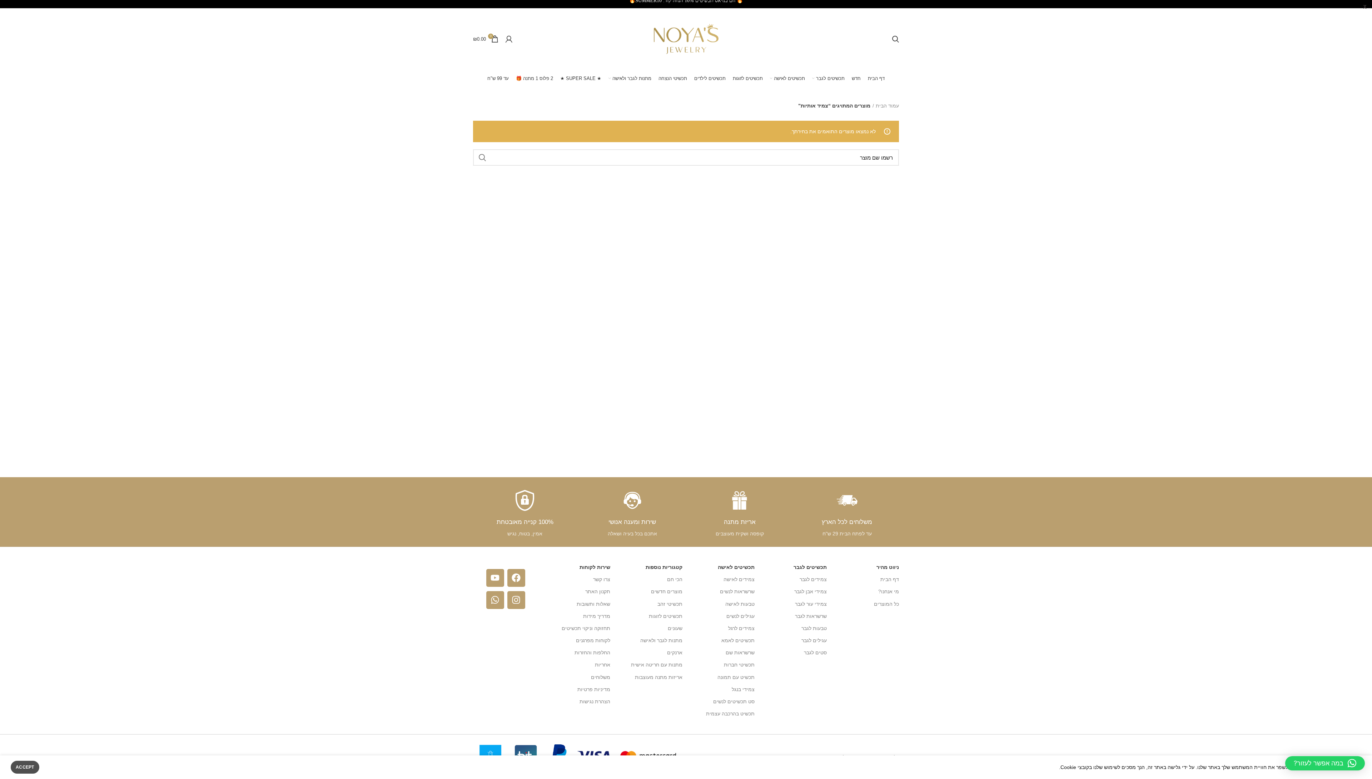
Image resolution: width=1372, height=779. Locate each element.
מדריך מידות (596, 616)
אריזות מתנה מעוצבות (658, 677)
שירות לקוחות (595, 567)
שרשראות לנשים (737, 591)
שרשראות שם (740, 652)
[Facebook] (516, 578)
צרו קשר (601, 579)
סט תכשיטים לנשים (734, 701)
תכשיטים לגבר (810, 567)
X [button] (1365, 7)
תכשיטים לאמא (738, 640)
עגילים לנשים (740, 616)
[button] (1325, 763)
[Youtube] (495, 578)
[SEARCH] (483, 157)
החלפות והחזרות (592, 652)
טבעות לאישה (740, 604)
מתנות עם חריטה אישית (656, 665)
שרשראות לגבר (811, 616)
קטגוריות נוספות (664, 567)
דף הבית (889, 579)
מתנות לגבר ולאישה (661, 640)
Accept (25, 767)
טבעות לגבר (814, 628)
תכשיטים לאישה (736, 567)
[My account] (509, 39)
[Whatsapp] (495, 600)
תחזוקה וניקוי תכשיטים (586, 628)
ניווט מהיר (887, 567)
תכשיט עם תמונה (736, 677)
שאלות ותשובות (593, 604)
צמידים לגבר (813, 579)
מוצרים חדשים (666, 591)
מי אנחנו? (888, 591)
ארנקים (674, 652)
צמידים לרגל (741, 628)
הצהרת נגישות (595, 701)
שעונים (675, 628)
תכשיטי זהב (669, 604)
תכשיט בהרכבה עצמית (730, 713)
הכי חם (674, 579)
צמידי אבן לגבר (810, 591)
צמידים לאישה (739, 579)
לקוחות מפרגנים (593, 640)
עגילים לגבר (814, 640)
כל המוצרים (886, 604)
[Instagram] (516, 600)
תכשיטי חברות (739, 665)
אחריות (602, 665)
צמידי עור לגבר (811, 604)
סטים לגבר (815, 652)
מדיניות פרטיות (593, 689)
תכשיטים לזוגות (665, 616)
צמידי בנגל (743, 689)
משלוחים (600, 677)
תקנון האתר (597, 591)
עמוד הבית (887, 106)
